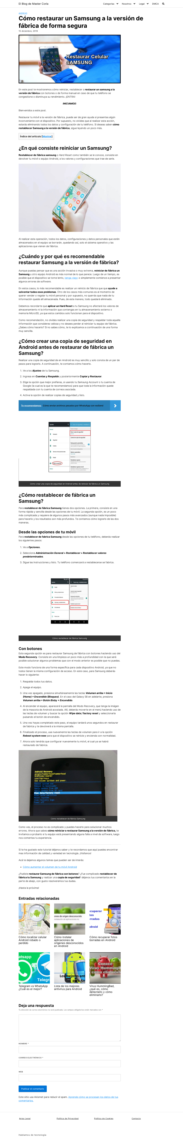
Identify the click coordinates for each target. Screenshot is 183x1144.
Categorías (108, 3)
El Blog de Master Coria (33, 3)
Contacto (136, 1118)
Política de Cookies (103, 1118)
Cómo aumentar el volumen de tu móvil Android (50, 867)
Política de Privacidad (68, 1118)
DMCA (155, 3)
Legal (142, 3)
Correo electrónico (31, 1058)
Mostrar (47, 136)
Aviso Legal (25, 1118)
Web (21, 1072)
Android (23, 13)
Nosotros (126, 3)
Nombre (24, 1044)
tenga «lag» (71, 277)
